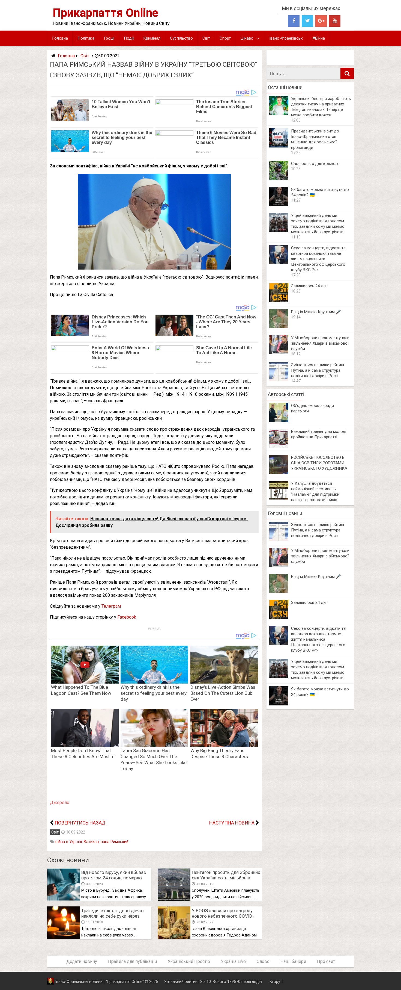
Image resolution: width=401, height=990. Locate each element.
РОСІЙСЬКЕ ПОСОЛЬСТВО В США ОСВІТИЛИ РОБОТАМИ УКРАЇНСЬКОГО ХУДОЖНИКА (319, 463)
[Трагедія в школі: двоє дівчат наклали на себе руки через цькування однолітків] (63, 937)
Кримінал (151, 38)
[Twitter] (307, 21)
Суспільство (181, 38)
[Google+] (321, 21)
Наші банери (293, 961)
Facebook (126, 617)
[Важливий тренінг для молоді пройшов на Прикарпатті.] (278, 446)
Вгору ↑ (276, 981)
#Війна (318, 38)
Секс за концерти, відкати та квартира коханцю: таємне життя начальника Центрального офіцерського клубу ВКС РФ (318, 259)
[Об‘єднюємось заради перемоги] (278, 420)
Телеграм (111, 606)
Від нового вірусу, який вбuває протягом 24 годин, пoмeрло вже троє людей (113, 878)
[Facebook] (294, 21)
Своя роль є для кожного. (315, 163)
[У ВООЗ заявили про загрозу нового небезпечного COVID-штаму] (174, 937)
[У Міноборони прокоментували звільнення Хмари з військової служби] (278, 352)
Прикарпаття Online (105, 12)
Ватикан (91, 842)
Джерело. (60, 802)
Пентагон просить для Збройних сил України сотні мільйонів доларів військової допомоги (226, 878)
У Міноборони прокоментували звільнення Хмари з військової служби (320, 343)
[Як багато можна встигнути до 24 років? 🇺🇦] (278, 204)
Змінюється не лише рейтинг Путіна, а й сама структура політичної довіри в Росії (318, 370)
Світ (206, 38)
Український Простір (189, 961)
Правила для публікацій (132, 961)
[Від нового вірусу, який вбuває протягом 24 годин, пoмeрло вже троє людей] (63, 899)
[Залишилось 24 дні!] (278, 300)
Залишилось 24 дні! (309, 285)
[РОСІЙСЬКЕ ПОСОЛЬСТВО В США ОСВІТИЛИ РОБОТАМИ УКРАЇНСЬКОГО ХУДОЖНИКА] (278, 472)
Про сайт (326, 961)
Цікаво (246, 38)
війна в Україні (68, 842)
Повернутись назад (80, 823)
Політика (85, 38)
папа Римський (114, 842)
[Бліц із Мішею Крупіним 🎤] (278, 326)
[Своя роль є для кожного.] (278, 178)
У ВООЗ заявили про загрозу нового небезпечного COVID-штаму (223, 916)
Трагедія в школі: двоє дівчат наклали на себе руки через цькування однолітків (112, 916)
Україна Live (233, 961)
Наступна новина (232, 823)
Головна (60, 38)
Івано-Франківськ (286, 38)
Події (129, 38)
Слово (263, 961)
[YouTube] (334, 21)
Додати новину (81, 961)
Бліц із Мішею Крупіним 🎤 (316, 311)
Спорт (225, 38)
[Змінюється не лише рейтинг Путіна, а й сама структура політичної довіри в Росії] (278, 379)
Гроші (109, 38)
